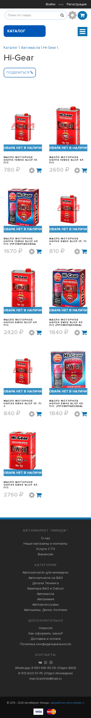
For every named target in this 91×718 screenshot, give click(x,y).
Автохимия (45, 599)
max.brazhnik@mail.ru (45, 678)
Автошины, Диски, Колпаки (45, 610)
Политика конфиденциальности (45, 644)
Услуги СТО (45, 549)
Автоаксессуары (45, 604)
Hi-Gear (49, 47)
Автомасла (30, 47)
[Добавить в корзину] (39, 170)
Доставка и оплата (46, 639)
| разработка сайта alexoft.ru (67, 702)
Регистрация (77, 4)
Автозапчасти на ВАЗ (45, 578)
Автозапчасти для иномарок (45, 572)
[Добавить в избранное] (32, 170)
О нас (45, 538)
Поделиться (18, 73)
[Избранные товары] (72, 15)
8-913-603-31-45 (30, 673)
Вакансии (45, 554)
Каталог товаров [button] (17, 33)
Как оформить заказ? (45, 633)
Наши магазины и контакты (45, 543)
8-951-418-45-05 (43, 668)
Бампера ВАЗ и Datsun (45, 588)
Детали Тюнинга (45, 583)
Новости (45, 628)
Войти (50, 4)
